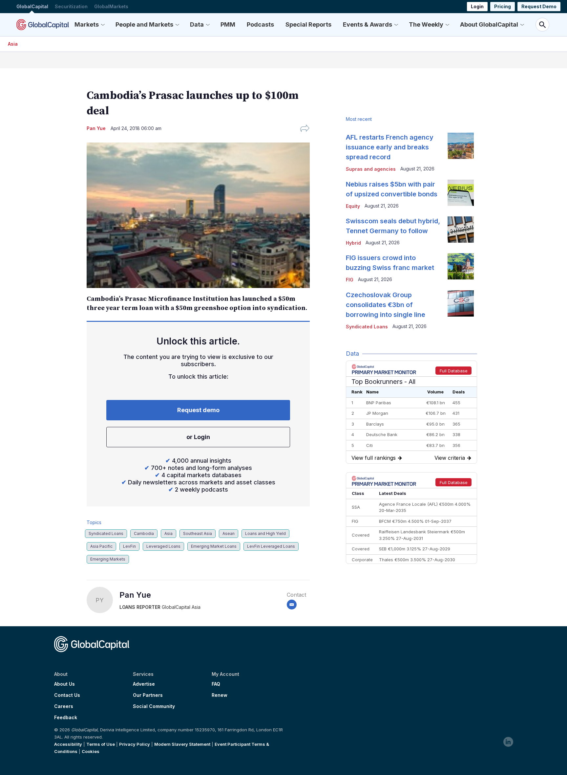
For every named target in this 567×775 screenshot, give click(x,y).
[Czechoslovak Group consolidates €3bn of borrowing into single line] (461, 303)
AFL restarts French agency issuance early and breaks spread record (389, 147)
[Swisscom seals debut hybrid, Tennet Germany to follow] (461, 229)
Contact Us (67, 695)
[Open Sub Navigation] (102, 25)
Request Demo (538, 6)
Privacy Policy (134, 744)
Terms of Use (100, 744)
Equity (353, 206)
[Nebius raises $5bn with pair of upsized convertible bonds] (461, 193)
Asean (228, 533)
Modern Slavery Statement (182, 744)
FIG (349, 279)
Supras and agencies (371, 169)
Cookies (90, 751)
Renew (219, 695)
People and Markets (144, 24)
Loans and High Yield (265, 533)
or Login (198, 436)
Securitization (71, 6)
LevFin (129, 546)
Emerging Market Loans (214, 546)
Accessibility (68, 744)
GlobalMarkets (111, 6)
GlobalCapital (32, 6)
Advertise (144, 684)
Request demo (198, 410)
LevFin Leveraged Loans (271, 546)
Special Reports (308, 24)
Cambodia (144, 533)
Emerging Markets (107, 559)
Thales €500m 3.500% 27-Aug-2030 (417, 559)
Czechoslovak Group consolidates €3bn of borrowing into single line (385, 305)
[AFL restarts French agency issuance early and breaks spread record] (461, 146)
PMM (227, 24)
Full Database (454, 370)
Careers (63, 706)
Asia (13, 44)
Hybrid (353, 243)
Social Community (154, 706)
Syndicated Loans (106, 533)
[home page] (42, 24)
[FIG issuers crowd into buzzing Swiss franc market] (461, 266)
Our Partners (148, 695)
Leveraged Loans (163, 546)
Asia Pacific (101, 546)
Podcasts (260, 24)
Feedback (65, 717)
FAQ (216, 684)
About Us (64, 684)
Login (477, 6)
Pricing (502, 6)
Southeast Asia (197, 533)
